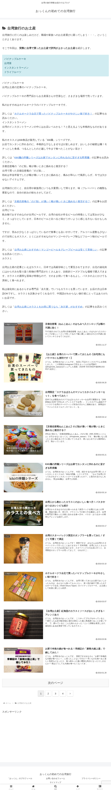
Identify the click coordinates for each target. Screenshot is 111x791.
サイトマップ (55, 782)
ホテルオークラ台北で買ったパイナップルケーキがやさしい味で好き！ (53, 113)
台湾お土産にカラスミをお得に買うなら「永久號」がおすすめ (48, 306)
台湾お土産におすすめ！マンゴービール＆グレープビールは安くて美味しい (55, 249)
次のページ (55, 683)
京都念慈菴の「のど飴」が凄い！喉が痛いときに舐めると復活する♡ (52, 201)
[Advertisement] (25, 733)
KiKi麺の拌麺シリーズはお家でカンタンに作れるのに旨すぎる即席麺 (51, 157)
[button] (102, 523)
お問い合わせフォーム (55, 778)
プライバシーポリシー (91, 778)
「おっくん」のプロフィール (20, 778)
